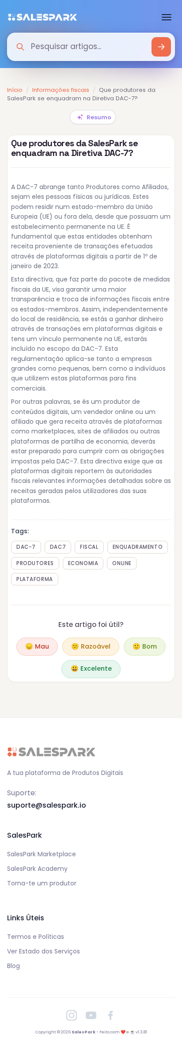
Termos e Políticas (35, 936)
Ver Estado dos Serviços (43, 951)
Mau (37, 646)
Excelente (91, 668)
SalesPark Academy (37, 868)
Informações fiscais (60, 90)
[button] (93, 117)
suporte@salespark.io (46, 805)
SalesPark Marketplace (41, 854)
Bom (145, 646)
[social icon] (71, 1015)
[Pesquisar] (161, 47)
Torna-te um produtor (41, 883)
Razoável (90, 646)
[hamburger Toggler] (168, 17)
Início (15, 90)
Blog (13, 965)
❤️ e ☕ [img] (128, 1032)
